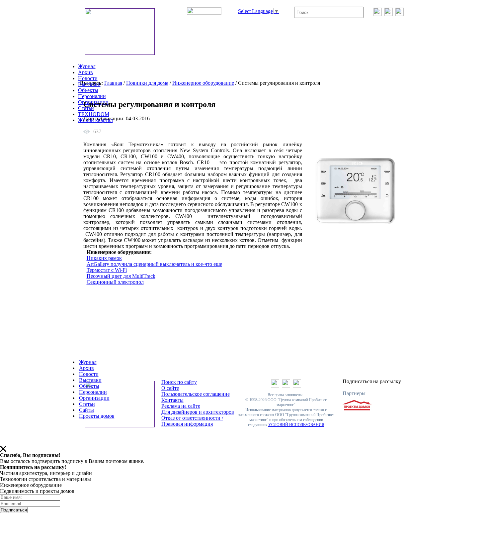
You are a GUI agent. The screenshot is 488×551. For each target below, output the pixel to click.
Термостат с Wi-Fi (107, 270)
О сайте (170, 388)
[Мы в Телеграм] (388, 14)
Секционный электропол (115, 282)
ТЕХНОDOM (93, 114)
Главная (113, 83)
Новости (88, 78)
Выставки (89, 84)
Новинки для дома (147, 83)
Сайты (86, 410)
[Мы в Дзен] (399, 14)
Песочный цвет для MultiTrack (121, 276)
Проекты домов (97, 416)
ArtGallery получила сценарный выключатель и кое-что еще (154, 264)
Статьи (87, 404)
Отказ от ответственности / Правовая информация (192, 421)
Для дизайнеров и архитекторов (197, 412)
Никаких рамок (104, 258)
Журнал (87, 66)
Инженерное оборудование (203, 83)
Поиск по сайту (179, 382)
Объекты (88, 90)
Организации (94, 398)
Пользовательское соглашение (195, 394)
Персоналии (92, 96)
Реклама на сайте (180, 406)
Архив (85, 72)
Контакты (172, 400)
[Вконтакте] (377, 14)
